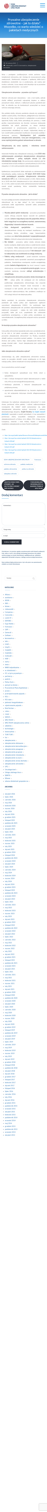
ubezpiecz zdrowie (10, 474)
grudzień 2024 (10, 852)
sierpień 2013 (10, 1135)
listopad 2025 (10, 820)
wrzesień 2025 (10, 826)
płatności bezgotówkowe (14, 702)
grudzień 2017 (10, 1077)
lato (6, 641)
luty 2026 (8, 811)
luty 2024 (8, 881)
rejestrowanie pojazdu (13, 705)
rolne (7, 711)
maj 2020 (8, 1013)
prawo (7, 691)
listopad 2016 (10, 1088)
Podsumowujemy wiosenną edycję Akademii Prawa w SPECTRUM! (36, 485)
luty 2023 (8, 916)
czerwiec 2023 (10, 905)
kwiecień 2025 (10, 841)
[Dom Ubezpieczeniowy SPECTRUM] (15, 6)
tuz (6, 737)
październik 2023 (11, 893)
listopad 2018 (10, 1065)
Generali (8, 633)
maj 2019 (8, 1048)
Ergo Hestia (9, 624)
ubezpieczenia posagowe (14, 749)
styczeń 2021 (9, 989)
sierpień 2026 (10, 794)
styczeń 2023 (9, 919)
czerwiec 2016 (10, 1094)
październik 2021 (11, 963)
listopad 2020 (10, 995)
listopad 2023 (10, 890)
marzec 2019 (9, 1053)
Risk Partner (9, 708)
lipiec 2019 (9, 1042)
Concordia (8, 615)
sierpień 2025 (10, 829)
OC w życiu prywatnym (13, 673)
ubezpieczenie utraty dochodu (16, 761)
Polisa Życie (9, 682)
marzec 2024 (9, 878)
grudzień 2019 (10, 1027)
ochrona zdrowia (10, 464)
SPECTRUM (9, 720)
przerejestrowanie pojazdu (15, 694)
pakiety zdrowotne (10, 469)
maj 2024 (8, 873)
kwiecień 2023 (10, 911)
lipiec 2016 (9, 1091)
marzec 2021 (9, 983)
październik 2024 (11, 858)
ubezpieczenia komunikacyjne (16, 746)
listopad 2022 (10, 925)
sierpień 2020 (10, 1004)
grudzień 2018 (10, 1062)
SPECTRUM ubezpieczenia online (17, 723)
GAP (6, 630)
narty (7, 662)
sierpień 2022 (10, 934)
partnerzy (8, 676)
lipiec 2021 (9, 972)
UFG (6, 767)
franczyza (37, 460)
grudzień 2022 (10, 922)
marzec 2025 (9, 844)
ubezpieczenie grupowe (13, 752)
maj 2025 (8, 838)
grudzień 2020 (10, 992)
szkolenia (8, 726)
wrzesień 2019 (10, 1036)
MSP (6, 659)
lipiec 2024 (9, 867)
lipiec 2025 (9, 832)
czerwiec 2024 (10, 870)
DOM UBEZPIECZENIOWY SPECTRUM (16, 460)
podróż (7, 679)
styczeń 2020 (9, 1024)
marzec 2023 (9, 914)
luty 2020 (8, 1021)
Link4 (7, 644)
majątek (8, 650)
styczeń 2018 (9, 1074)
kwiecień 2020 (10, 1016)
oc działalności (10, 670)
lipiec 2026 (9, 797)
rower (7, 714)
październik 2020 (11, 998)
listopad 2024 (10, 855)
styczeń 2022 (9, 954)
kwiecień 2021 (10, 981)
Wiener (7, 778)
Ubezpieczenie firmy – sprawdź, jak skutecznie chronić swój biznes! (12, 485)
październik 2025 (11, 823)
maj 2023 (8, 908)
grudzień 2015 (10, 1103)
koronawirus (23, 65)
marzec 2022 (9, 949)
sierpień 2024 (10, 864)
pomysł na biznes (11, 685)
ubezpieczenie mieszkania (14, 755)
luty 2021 (8, 986)
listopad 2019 (10, 1030)
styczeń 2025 (9, 849)
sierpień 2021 (10, 969)
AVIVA (7, 600)
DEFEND (8, 621)
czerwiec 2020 (10, 1010)
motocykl (8, 656)
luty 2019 (8, 1056)
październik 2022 (11, 928)
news (7, 665)
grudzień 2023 (10, 887)
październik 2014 (11, 1118)
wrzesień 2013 (10, 1132)
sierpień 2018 (10, 1071)
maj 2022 (8, 943)
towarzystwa (9, 732)
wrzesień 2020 (10, 1001)
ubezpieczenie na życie (13, 758)
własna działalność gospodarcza (16, 781)
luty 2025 (8, 846)
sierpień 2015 (10, 1112)
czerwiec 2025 (10, 835)
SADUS (7, 717)
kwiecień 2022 (10, 946)
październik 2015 (11, 1106)
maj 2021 (8, 978)
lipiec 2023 (9, 902)
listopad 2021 (10, 960)
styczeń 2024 (9, 884)
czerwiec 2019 (10, 1045)
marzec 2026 (9, 809)
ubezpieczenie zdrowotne (14, 764)
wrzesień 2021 (10, 966)
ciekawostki (9, 65)
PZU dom (8, 700)
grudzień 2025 (10, 817)
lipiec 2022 (9, 937)
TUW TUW (9, 735)
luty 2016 (8, 1097)
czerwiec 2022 (10, 940)
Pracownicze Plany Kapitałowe (16, 688)
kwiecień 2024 (10, 876)
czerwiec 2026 (10, 800)
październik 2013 (11, 1129)
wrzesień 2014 (10, 1121)
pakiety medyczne (27, 464)
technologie (9, 729)
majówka (8, 653)
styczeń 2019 (9, 1059)
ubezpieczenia (10, 740)
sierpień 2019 (10, 1039)
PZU (6, 697)
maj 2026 (8, 803)
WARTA (7, 775)
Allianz (7, 595)
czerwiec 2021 (10, 975)
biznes (7, 606)
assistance (8, 598)
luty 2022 (8, 951)
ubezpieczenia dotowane (14, 743)
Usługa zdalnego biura (13, 772)
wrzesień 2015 (10, 1109)
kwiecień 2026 (10, 806)
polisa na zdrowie (28, 469)
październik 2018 (11, 1068)
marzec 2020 (9, 1018)
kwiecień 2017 (10, 1083)
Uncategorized (10, 770)
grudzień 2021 (10, 957)
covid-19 (16, 65)
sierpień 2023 (10, 899)
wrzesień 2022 (10, 931)
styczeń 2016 (9, 1100)
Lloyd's (7, 647)
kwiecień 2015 (10, 1115)
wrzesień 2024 (10, 861)
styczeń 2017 (9, 1086)
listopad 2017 (10, 1080)
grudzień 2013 (10, 1126)
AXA (6, 603)
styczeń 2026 (9, 814)
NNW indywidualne (12, 668)
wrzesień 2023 (10, 896)
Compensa (9, 612)
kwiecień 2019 (10, 1050)
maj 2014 (8, 1123)
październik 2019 (11, 1033)
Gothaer (8, 635)
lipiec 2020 (9, 1007)
